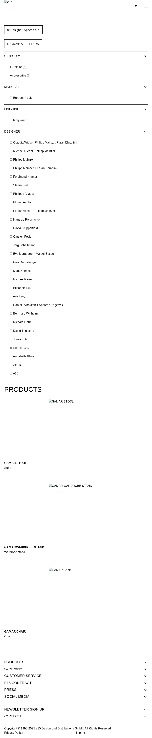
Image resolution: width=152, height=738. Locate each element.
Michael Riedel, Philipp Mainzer (34, 151)
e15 (15, 373)
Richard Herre (22, 322)
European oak (22, 97)
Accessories (18, 75)
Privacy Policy (13, 732)
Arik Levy (19, 296)
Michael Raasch (23, 279)
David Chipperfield (25, 228)
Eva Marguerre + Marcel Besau (33, 253)
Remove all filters (23, 43)
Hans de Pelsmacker (27, 219)
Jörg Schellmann (24, 245)
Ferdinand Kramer (25, 176)
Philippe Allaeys (23, 193)
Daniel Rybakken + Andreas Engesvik (38, 305)
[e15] (8, 2)
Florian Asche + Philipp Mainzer (34, 210)
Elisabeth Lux (22, 287)
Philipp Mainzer (23, 159)
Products (14, 662)
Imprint (80, 732)
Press (10, 690)
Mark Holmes (22, 270)
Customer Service (23, 676)
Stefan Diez (21, 185)
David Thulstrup (23, 330)
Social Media (16, 696)
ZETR (17, 364)
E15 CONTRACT (18, 683)
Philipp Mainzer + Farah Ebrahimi (35, 168)
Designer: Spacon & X (25, 30)
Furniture (16, 67)
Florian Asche (22, 202)
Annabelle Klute (23, 356)
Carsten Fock (22, 236)
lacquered (19, 120)
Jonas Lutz (20, 339)
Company (13, 669)
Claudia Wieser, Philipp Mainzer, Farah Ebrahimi (45, 142)
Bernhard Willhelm (25, 313)
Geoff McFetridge (24, 262)
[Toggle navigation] (142, 4)
